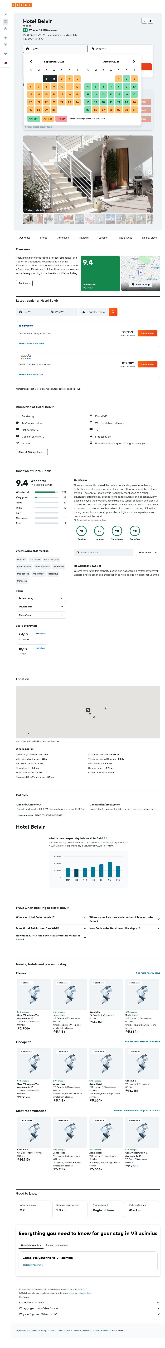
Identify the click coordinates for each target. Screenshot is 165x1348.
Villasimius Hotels (100, 1330)
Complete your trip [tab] (31, 1245)
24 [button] (61, 102)
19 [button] (77, 94)
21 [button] (38, 102)
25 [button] (69, 102)
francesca (22, 580)
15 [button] (46, 94)
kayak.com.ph (22, 1330)
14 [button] (38, 94)
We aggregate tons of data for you (38, 1308)
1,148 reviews (50, 30)
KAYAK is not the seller (31, 1302)
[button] (5, 5)
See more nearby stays (148, 972)
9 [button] (54, 86)
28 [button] (38, 109)
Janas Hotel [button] (59, 1015)
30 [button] (54, 109)
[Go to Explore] (5, 37)
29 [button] (46, 109)
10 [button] (61, 86)
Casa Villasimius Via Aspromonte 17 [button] (28, 1017)
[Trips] (5, 53)
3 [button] (62, 78)
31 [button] (134, 109)
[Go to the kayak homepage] (22, 5)
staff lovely (35, 559)
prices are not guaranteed (80, 1293)
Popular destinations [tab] (57, 1245)
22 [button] (46, 102)
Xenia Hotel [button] (131, 1015)
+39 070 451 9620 (33, 38)
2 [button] (54, 78)
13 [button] (31, 94)
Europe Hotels (47, 1330)
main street (38, 573)
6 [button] (31, 86)
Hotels (34, 1330)
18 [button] (69, 94)
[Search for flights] (5, 15)
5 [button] (77, 78)
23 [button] (54, 102)
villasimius (53, 573)
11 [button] (69, 86)
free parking (23, 573)
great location (24, 566)
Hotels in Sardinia (81, 1330)
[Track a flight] (5, 44)
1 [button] (46, 78)
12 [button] (77, 86)
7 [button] (38, 86)
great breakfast (42, 566)
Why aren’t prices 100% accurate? (38, 1314)
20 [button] (30, 102)
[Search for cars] (5, 28)
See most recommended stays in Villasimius (137, 1110)
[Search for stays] (5, 21)
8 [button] (46, 86)
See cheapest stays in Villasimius (142, 1041)
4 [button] (69, 78)
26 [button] (77, 102)
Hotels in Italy (64, 1330)
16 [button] (54, 94)
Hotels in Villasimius (33, 1264)
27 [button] (30, 109)
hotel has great (51, 559)
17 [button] (62, 94)
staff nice (21, 559)
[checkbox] (32, 636)
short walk (59, 566)
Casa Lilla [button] (94, 1011)
